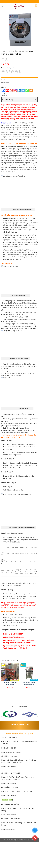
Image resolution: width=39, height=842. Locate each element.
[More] (31, 90)
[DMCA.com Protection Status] (7, 800)
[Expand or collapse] (35, 99)
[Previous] (1, 679)
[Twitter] (23, 90)
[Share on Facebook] (6, 71)
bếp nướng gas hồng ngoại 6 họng (10, 683)
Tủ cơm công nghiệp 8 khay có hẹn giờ (29, 683)
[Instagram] (15, 90)
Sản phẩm (14, 51)
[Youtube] (7, 90)
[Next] (38, 679)
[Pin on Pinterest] (16, 71)
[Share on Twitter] (9, 71)
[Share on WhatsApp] (3, 71)
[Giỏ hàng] (36, 5)
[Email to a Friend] (12, 71)
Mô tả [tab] (3, 79)
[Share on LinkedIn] (19, 71)
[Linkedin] (19, 90)
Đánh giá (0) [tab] (5, 82)
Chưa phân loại (11, 68)
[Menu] (2, 6)
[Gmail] (11, 90)
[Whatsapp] (27, 90)
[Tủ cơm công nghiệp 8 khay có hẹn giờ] (29, 672)
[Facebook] (3, 90)
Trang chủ (4, 51)
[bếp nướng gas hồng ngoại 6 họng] (10, 672)
